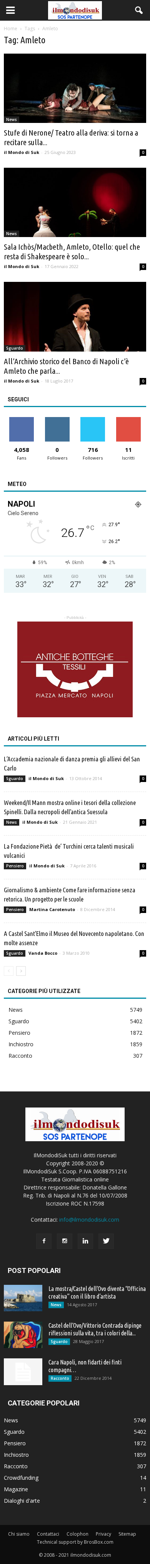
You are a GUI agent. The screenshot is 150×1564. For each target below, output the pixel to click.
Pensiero (15, 866)
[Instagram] (64, 1241)
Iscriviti (128, 420)
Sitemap (127, 1534)
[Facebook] (44, 1241)
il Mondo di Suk (21, 152)
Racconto (20, 1055)
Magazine (16, 1489)
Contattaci (48, 1534)
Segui (57, 420)
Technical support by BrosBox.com (75, 1542)
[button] (139, 10)
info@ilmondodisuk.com (89, 1219)
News (11, 119)
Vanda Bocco (42, 953)
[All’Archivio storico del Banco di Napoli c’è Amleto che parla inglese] (75, 316)
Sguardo (14, 348)
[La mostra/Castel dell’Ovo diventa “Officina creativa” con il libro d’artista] (23, 1298)
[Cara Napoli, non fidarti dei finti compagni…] (23, 1371)
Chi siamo (19, 1534)
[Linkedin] (85, 1241)
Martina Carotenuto (52, 909)
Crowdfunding (21, 1477)
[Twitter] (106, 1241)
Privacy (103, 1534)
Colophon (77, 1534)
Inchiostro (20, 1044)
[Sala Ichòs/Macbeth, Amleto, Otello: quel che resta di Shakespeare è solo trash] (75, 202)
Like (21, 420)
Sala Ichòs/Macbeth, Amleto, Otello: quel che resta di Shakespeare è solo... (72, 251)
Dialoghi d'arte (22, 1500)
